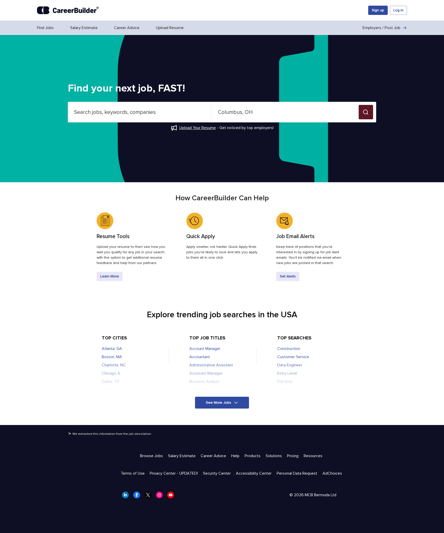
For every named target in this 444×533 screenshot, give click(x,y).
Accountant (199, 356)
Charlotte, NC (114, 365)
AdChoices (332, 473)
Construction (288, 348)
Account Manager (204, 348)
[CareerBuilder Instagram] (160, 496)
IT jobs (283, 389)
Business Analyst (204, 381)
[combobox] (140, 112)
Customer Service (293, 356)
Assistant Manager (206, 373)
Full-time (284, 381)
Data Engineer (201, 389)
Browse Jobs (151, 455)
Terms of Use (133, 473)
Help (235, 455)
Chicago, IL (111, 373)
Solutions (274, 455)
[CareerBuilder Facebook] (138, 496)
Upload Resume (170, 27)
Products (253, 455)
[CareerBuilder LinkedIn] (127, 496)
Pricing (293, 455)
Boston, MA (112, 356)
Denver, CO (112, 389)
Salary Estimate (84, 27)
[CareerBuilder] (68, 10)
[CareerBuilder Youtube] (172, 496)
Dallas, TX (110, 381)
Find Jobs (45, 27)
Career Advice (127, 27)
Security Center (217, 473)
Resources (313, 455)
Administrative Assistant (211, 365)
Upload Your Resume (197, 127)
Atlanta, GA (112, 348)
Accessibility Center (254, 473)
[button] (366, 112)
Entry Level (287, 373)
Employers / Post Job (381, 27)
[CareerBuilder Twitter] (149, 496)
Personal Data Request (297, 473)
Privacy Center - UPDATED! (174, 473)
